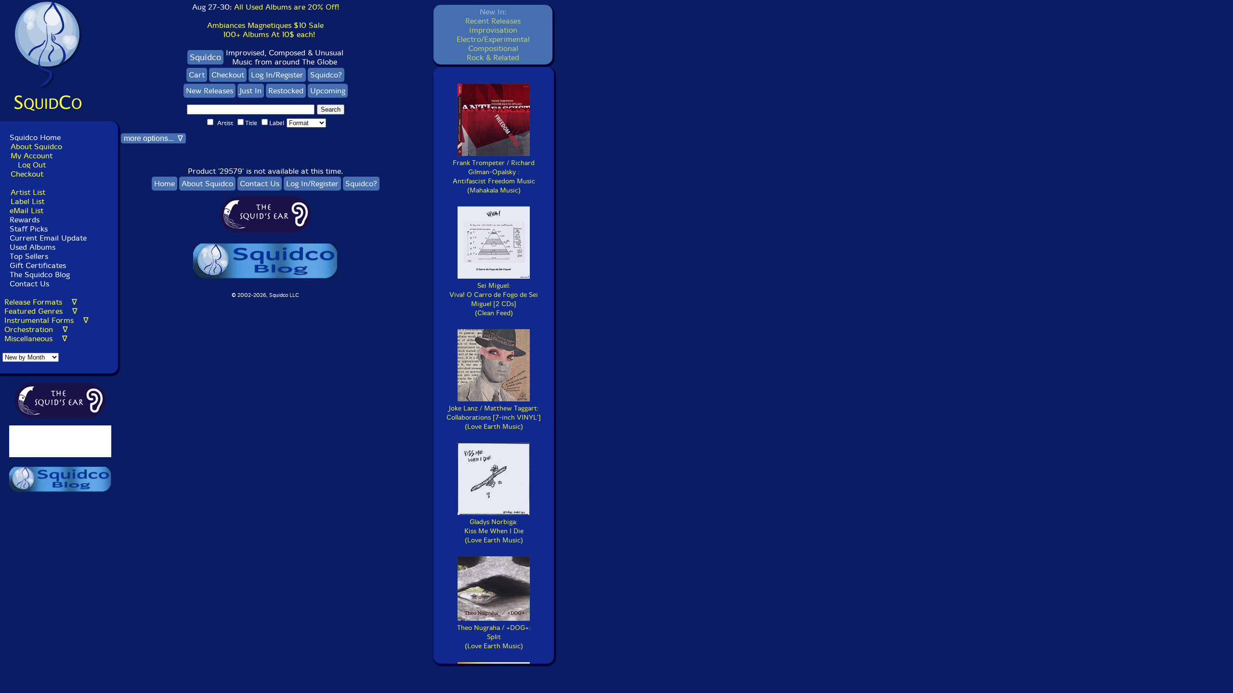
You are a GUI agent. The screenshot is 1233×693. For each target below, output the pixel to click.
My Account (31, 155)
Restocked (285, 90)
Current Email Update (47, 238)
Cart (197, 74)
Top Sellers (29, 256)
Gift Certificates (38, 265)
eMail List (26, 210)
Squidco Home (35, 137)
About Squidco (36, 146)
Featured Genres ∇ (41, 311)
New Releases (209, 90)
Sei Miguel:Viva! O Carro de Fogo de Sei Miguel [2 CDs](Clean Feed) (493, 299)
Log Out (32, 164)
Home (164, 183)
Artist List (28, 192)
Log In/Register (277, 74)
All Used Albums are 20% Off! (286, 7)
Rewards (24, 219)
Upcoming (327, 90)
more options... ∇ (153, 138)
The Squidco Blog (40, 274)
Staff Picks (29, 228)
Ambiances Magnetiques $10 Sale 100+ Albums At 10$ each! (265, 30)
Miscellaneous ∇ (35, 338)
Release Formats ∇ (40, 302)
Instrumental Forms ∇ (46, 320)
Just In (251, 90)
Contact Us (28, 283)
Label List (27, 201)
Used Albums (32, 247)
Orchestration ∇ (36, 329)
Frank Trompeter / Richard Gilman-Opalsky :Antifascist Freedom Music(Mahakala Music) (494, 176)
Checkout (27, 174)
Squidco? (326, 74)
